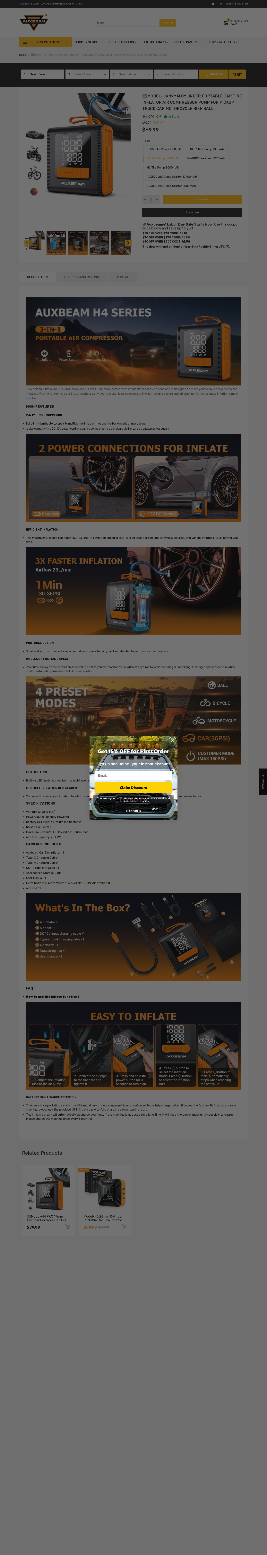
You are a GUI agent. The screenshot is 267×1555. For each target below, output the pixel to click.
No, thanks (133, 810)
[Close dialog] (172, 740)
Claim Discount (133, 787)
